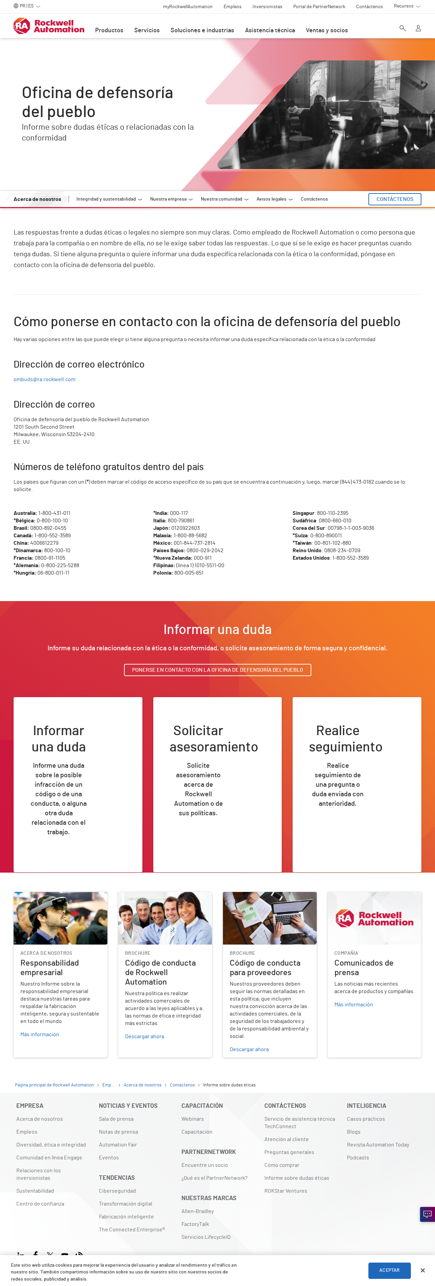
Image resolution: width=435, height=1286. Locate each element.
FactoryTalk (195, 1224)
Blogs (354, 1132)
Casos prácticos (366, 1119)
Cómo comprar (281, 1165)
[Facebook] (35, 1254)
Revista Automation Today (378, 1145)
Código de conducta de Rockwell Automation (157, 900)
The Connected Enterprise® (132, 1229)
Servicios (147, 30)
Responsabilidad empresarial (48, 896)
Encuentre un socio (204, 1165)
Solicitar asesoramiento (191, 721)
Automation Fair (118, 1145)
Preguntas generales (289, 1152)
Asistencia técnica (270, 30)
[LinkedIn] (22, 1254)
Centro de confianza (40, 1204)
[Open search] (403, 29)
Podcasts (358, 1157)
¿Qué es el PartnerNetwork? (214, 1178)
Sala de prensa (116, 1119)
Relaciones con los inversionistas (38, 1174)
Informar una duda (44, 721)
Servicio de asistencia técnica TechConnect (299, 1122)
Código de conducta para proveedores (268, 896)
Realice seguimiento (326, 721)
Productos (109, 30)
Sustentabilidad (35, 1191)
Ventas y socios (327, 30)
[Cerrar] (423, 1270)
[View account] (418, 29)
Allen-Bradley (197, 1211)
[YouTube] (64, 1254)
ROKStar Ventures (285, 1191)
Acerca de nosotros (39, 1119)
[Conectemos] (427, 1214)
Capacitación (196, 1132)
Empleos (26, 1132)
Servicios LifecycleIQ (205, 1237)
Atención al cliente (286, 1139)
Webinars (192, 1119)
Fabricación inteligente (126, 1216)
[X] (50, 1254)
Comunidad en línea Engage (49, 1157)
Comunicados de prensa (356, 896)
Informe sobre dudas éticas (296, 1178)
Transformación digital (125, 1204)
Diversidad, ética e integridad (51, 1145)
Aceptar (389, 1270)
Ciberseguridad (117, 1191)
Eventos (109, 1157)
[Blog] (79, 1254)
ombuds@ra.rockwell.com (44, 379)
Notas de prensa (118, 1132)
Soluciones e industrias (202, 30)
